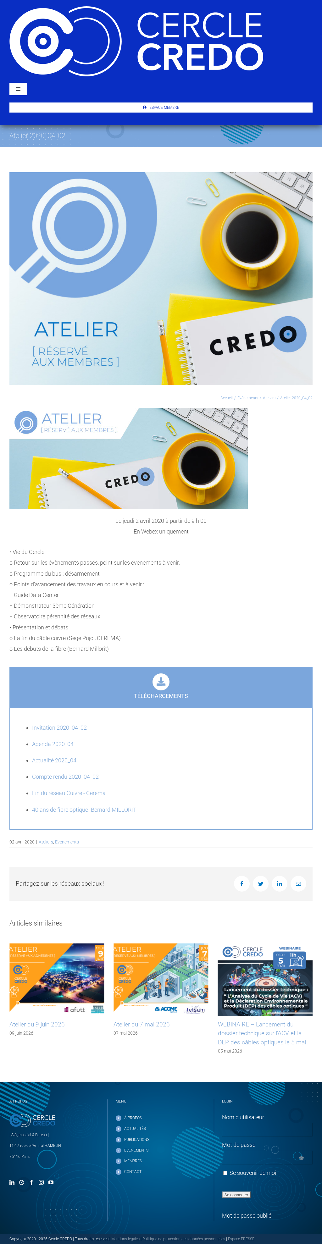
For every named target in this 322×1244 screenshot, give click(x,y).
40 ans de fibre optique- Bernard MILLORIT (84, 809)
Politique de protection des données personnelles (183, 1239)
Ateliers (46, 841)
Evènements (67, 841)
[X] (21, 1182)
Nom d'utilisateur (243, 1117)
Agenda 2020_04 (53, 744)
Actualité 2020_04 (54, 760)
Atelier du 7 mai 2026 (37, 1024)
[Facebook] (31, 1182)
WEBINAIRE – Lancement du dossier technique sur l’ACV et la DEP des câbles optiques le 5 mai (158, 1033)
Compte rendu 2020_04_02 (65, 776)
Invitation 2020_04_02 (59, 727)
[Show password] (301, 1157)
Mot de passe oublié (246, 1215)
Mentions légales (125, 1239)
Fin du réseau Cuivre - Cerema (69, 793)
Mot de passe (238, 1145)
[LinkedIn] (11, 1182)
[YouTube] (50, 1182)
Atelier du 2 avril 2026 (246, 1024)
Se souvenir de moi (252, 1172)
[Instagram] (41, 1182)
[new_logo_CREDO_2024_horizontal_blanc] (136, 9)
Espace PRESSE (241, 1239)
